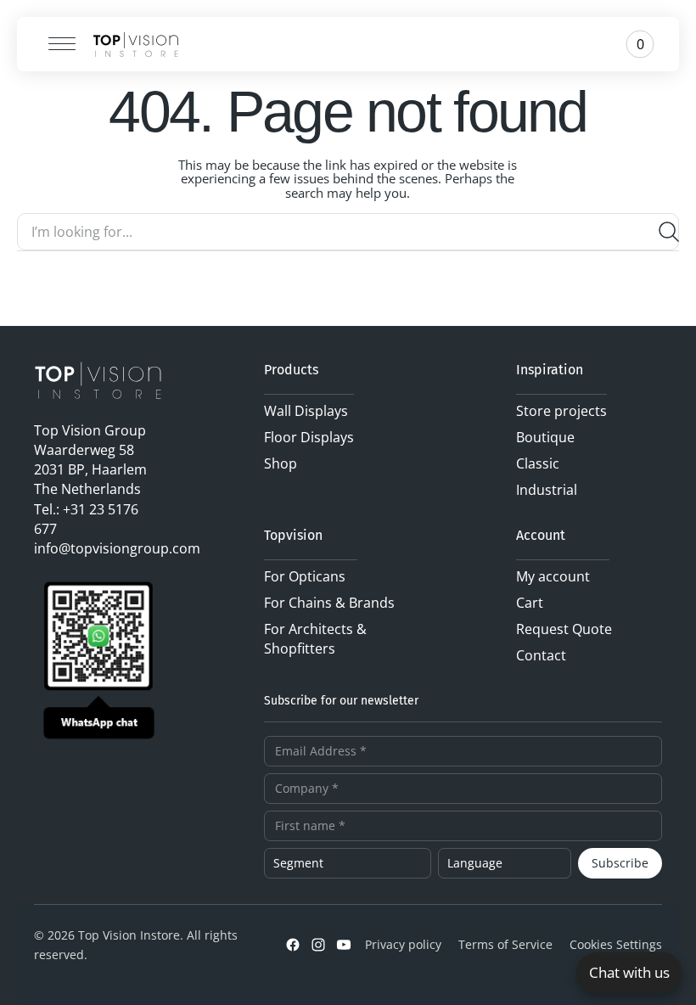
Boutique (545, 437)
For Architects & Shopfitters (315, 639)
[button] (56, 44)
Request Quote (564, 629)
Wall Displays (306, 410)
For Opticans (304, 576)
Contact (541, 655)
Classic (537, 463)
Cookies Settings (616, 944)
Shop (280, 463)
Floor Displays (309, 437)
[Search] (662, 232)
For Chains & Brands (329, 602)
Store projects (561, 410)
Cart (529, 602)
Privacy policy (403, 944)
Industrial (546, 489)
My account (553, 576)
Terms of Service (505, 944)
